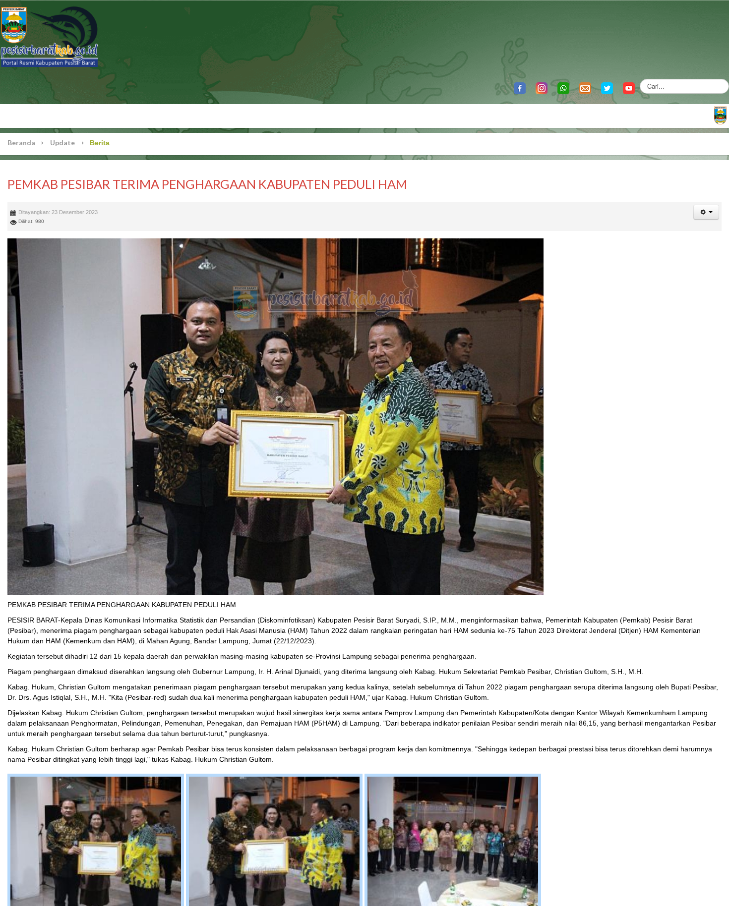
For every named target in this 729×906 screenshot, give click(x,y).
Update (62, 142)
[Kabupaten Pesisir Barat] (49, 36)
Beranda (21, 142)
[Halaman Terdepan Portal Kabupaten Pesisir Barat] (720, 115)
